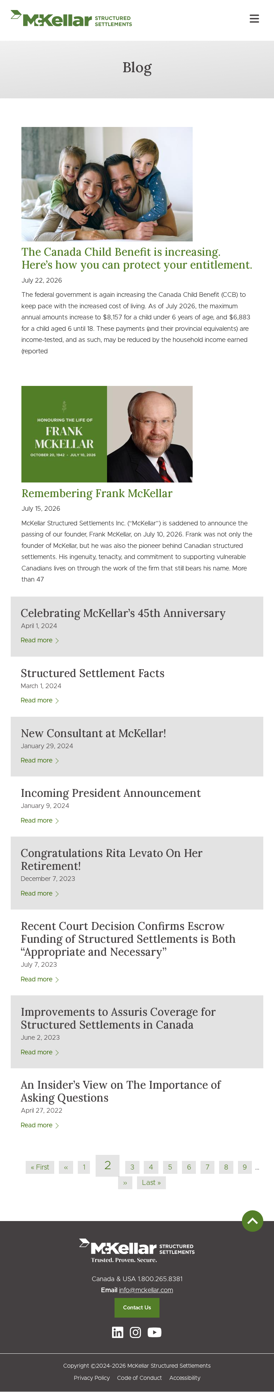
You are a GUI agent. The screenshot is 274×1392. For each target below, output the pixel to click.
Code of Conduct (139, 1378)
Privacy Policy (92, 1378)
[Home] (71, 20)
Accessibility (185, 1378)
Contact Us (137, 1307)
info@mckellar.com (146, 1290)
